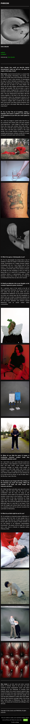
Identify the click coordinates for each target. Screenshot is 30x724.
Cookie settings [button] (15, 722)
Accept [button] (25, 719)
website (3, 52)
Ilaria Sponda (11, 57)
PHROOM (5, 3)
